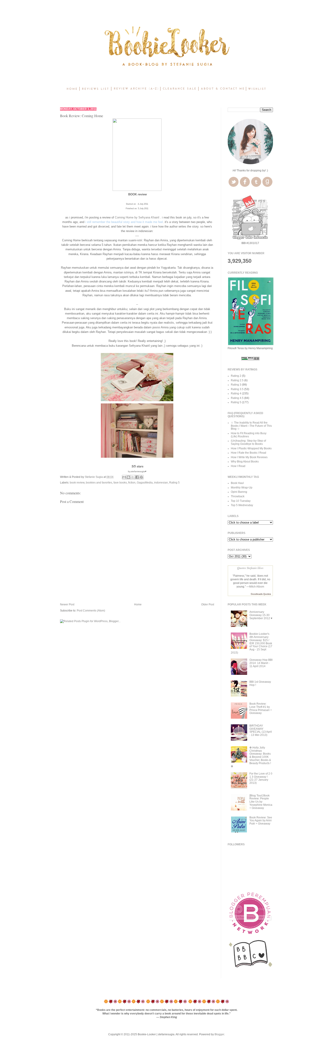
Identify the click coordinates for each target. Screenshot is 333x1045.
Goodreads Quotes (261, 594)
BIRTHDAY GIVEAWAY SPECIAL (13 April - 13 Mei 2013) (260, 730)
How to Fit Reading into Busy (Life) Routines (248, 435)
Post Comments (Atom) (91, 610)
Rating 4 (236, 393)
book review (77, 482)
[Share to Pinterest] (141, 477)
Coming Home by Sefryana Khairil (137, 217)
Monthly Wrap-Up (241, 487)
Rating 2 (236, 375)
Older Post (207, 604)
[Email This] (124, 477)
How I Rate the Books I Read (248, 452)
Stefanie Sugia (94, 477)
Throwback (237, 496)
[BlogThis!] (128, 477)
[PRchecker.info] (250, 359)
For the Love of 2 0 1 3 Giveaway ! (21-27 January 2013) (260, 778)
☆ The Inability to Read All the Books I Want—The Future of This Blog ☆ (251, 425)
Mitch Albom (256, 586)
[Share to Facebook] (137, 477)
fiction (131, 482)
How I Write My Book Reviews (249, 457)
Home (138, 604)
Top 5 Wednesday (242, 505)
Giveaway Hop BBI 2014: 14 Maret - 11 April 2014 (261, 663)
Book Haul (237, 483)
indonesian (161, 482)
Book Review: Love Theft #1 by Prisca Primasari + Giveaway (260, 708)
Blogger (219, 1034)
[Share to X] (132, 477)
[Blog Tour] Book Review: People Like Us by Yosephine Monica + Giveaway (260, 801)
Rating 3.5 (237, 389)
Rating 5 (174, 482)
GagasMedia (145, 482)
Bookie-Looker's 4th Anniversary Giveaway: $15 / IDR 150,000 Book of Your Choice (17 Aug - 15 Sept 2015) (251, 643)
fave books (120, 482)
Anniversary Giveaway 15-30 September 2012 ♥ (260, 615)
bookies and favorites (99, 482)
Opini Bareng (239, 492)
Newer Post (67, 604)
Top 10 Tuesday (241, 501)
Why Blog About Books (245, 461)
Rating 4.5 (237, 398)
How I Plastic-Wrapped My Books (251, 448)
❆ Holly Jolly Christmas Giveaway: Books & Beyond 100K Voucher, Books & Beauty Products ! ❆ (251, 757)
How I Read (238, 466)
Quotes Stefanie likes (250, 568)
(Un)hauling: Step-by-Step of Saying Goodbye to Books (248, 442)
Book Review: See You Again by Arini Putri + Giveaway (260, 820)
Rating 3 (236, 384)
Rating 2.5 (237, 380)
